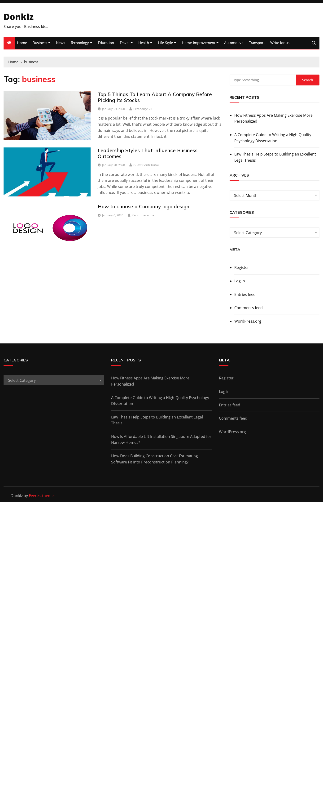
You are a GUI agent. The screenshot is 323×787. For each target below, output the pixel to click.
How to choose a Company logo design (143, 206)
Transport (257, 42)
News (60, 42)
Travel (124, 42)
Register (241, 267)
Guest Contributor (146, 165)
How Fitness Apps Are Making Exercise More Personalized (273, 118)
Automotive (233, 42)
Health (143, 42)
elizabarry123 (142, 109)
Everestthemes (42, 495)
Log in (239, 281)
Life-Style (165, 42)
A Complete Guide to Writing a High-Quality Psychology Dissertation (272, 137)
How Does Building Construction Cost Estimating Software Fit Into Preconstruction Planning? (154, 459)
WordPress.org (247, 321)
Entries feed (245, 294)
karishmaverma (143, 215)
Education (106, 42)
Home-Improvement (198, 42)
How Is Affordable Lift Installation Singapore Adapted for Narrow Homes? (161, 439)
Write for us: (280, 42)
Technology (80, 42)
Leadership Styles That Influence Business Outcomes (147, 153)
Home (22, 42)
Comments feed (248, 307)
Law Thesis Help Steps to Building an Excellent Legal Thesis (275, 157)
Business (40, 42)
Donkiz (19, 16)
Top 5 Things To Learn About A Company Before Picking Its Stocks (155, 97)
